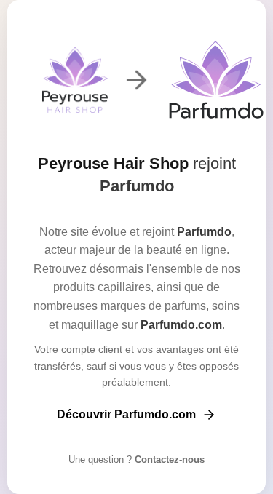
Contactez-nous (168, 459)
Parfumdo (137, 186)
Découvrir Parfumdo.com (126, 414)
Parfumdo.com (181, 325)
